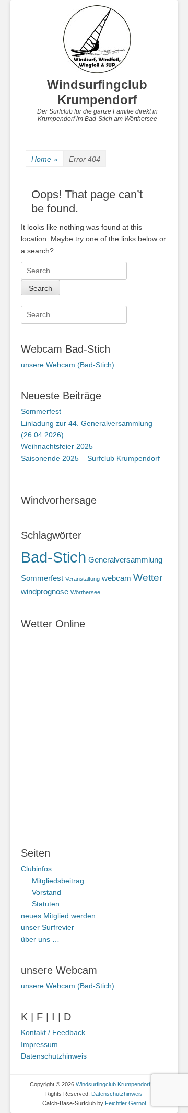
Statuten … (50, 904)
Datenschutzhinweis (54, 1056)
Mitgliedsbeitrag (58, 880)
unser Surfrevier (47, 927)
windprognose (44, 591)
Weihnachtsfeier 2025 (57, 446)
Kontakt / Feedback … (58, 1032)
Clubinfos (36, 868)
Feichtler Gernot (125, 1103)
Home (44, 159)
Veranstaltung (82, 579)
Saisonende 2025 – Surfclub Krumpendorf (90, 458)
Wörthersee (85, 592)
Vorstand (46, 892)
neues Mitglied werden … (63, 916)
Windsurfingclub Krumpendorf (97, 92)
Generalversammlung (125, 559)
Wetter (147, 577)
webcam (116, 578)
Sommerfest (41, 411)
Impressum (39, 1044)
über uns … (40, 939)
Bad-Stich (53, 557)
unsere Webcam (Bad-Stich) (67, 365)
